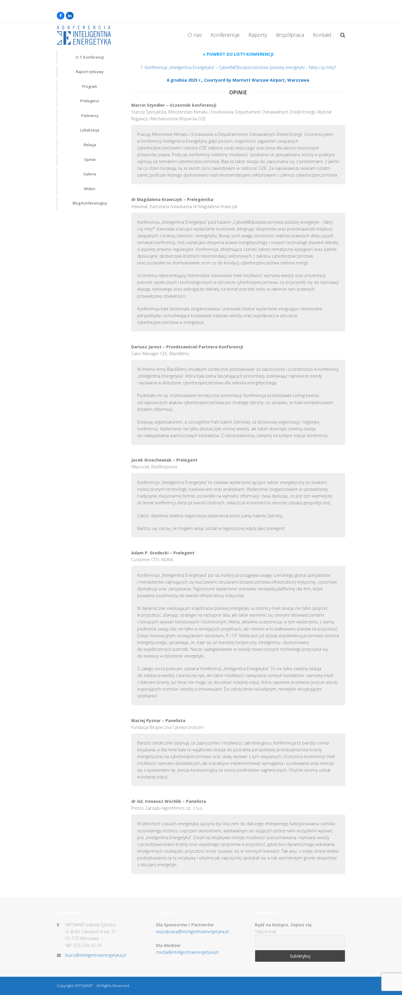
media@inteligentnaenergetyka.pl (187, 952)
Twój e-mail (265, 931)
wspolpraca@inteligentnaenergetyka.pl (192, 931)
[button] (343, 35)
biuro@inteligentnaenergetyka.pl (95, 955)
